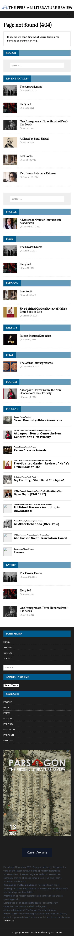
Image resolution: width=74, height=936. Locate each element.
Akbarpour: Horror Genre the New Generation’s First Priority (40, 391)
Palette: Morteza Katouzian (35, 335)
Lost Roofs (26, 156)
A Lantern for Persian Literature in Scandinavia (40, 221)
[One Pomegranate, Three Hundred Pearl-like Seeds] (10, 128)
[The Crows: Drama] (10, 93)
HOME (6, 642)
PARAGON (12, 283)
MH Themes (56, 932)
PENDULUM (9, 729)
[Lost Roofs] (10, 163)
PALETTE (11, 327)
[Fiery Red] (10, 111)
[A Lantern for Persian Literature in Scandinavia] (10, 227)
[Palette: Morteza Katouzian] (10, 343)
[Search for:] (37, 66)
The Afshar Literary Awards (36, 362)
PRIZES (6, 713)
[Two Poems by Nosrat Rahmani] (10, 180)
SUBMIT (7, 658)
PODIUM (11, 381)
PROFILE (11, 211)
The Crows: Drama (31, 86)
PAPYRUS (8, 724)
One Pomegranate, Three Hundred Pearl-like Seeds (44, 123)
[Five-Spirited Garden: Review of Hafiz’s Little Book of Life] (10, 315)
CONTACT (8, 653)
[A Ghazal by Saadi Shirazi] (10, 146)
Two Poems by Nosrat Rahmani (38, 173)
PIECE (9, 238)
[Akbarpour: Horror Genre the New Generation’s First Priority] (10, 397)
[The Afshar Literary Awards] (10, 370)
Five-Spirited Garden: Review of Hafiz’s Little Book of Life (43, 310)
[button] (69, 14)
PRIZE (9, 354)
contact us (8, 920)
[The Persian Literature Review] (37, 9)
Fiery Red (25, 104)
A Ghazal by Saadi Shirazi (34, 138)
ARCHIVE (7, 647)
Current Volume (37, 852)
